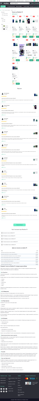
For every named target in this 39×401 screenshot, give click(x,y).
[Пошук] (29, 3)
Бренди (19, 385)
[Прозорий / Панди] (37, 31)
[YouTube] (4, 389)
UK (34, 0)
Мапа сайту (20, 389)
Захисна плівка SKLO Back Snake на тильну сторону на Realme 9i (10, 257)
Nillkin (7, 19)
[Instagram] (6, 389)
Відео (19, 382)
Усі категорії (20, 387)
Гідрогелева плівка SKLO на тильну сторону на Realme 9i (9, 254)
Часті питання (10, 388)
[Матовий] (14, 31)
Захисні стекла (7, 15)
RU (35, 0)
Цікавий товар (10, 390)
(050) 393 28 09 (3, 380)
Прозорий (7, 27)
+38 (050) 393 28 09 (12, 0)
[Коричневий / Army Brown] (30, 55)
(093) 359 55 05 (3, 382)
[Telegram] (4, 391)
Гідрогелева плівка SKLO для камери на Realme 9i (8, 252)
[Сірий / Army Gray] (29, 55)
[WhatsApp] (6, 391)
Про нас (19, 378)
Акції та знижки (26, 6)
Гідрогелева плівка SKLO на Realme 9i (6, 264)
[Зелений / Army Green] (28, 55)
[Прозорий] (15, 31)
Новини (19, 380)
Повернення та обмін (28, 0)
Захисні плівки (7, 13)
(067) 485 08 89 (3, 378)
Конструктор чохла (11, 6)
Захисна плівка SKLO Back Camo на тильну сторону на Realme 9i (10, 262)
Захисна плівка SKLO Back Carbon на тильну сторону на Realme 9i (10, 259)
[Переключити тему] (37, 1)
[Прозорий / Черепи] (36, 31)
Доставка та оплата (20, 0)
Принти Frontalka (19, 6)
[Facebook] (1, 389)
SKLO (7, 21)
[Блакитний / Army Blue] (31, 55)
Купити (18, 36)
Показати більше (19, 224)
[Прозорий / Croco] (38, 31)
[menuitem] (34, 0)
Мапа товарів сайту (21, 392)
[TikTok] (1, 391)
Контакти (9, 386)
